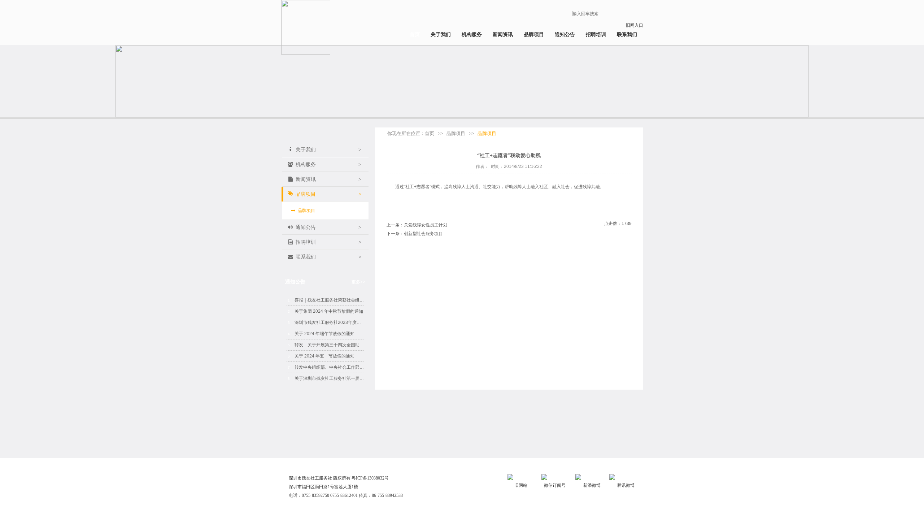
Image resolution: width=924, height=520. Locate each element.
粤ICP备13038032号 (370, 478)
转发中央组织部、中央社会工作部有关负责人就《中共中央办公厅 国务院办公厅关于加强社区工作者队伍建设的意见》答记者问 (326, 367)
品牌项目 (534, 34)
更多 (358, 282)
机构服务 (472, 34)
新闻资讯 (503, 34)
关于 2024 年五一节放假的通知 (321, 356)
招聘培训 (596, 34)
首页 (415, 34)
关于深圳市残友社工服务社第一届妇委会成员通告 (326, 378)
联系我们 (627, 34)
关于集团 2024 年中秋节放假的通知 (325, 311)
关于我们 (441, 34)
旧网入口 (634, 25)
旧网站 (520, 485)
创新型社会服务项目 (423, 233)
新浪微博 (592, 485)
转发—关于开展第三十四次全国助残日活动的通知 (326, 344)
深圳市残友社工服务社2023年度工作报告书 (326, 322)
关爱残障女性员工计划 (425, 225)
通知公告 (565, 34)
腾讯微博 (626, 485)
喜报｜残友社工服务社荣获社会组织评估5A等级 (326, 300)
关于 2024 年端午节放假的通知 (321, 333)
